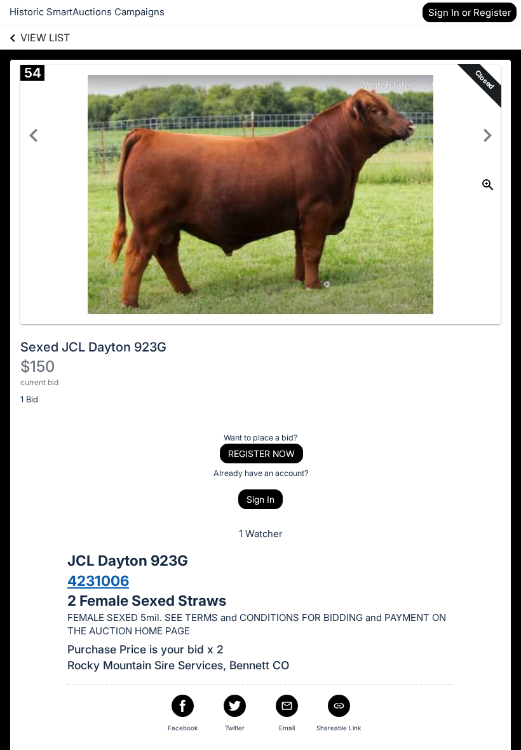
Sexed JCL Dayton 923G (93, 347)
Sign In (260, 499)
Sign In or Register (469, 12)
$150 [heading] (37, 366)
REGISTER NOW (261, 453)
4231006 (98, 580)
